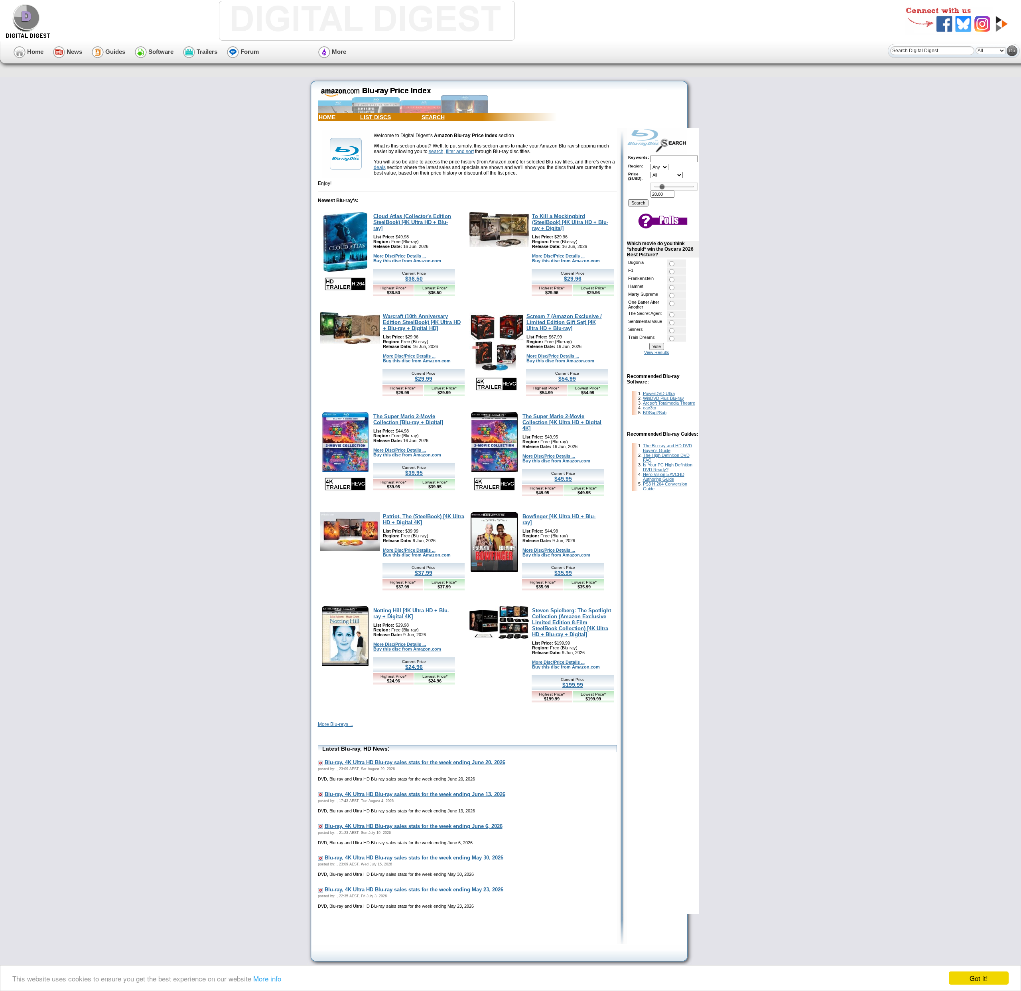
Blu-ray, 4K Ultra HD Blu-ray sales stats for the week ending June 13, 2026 (415, 794)
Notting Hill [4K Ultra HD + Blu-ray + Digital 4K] (411, 613)
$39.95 (414, 473)
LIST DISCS (375, 117)
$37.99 (423, 573)
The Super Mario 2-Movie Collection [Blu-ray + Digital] (408, 419)
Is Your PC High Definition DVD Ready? (667, 467)
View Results (656, 352)
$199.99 (572, 685)
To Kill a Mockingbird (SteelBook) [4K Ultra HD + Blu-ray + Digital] (570, 222)
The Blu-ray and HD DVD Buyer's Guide (667, 448)
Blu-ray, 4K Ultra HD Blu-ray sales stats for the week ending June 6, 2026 (414, 826)
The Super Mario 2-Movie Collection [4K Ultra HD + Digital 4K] (561, 422)
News (73, 51)
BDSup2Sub (654, 412)
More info (267, 978)
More (338, 51)
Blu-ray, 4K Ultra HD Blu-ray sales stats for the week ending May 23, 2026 (414, 890)
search (436, 151)
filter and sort (460, 151)
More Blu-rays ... (335, 724)
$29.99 (423, 379)
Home (34, 51)
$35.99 (563, 573)
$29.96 (572, 278)
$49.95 (563, 479)
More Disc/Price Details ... (399, 256)
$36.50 (414, 278)
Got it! (979, 978)
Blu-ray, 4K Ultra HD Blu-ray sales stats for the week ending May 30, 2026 (414, 858)
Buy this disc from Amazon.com (407, 260)
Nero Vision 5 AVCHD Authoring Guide (663, 477)
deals (380, 167)
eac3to (649, 407)
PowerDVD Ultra (659, 393)
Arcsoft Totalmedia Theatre (669, 403)
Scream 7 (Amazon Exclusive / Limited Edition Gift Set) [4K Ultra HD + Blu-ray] (564, 322)
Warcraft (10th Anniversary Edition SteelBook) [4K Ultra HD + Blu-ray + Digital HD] (422, 322)
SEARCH (433, 117)
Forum (249, 51)
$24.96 (414, 667)
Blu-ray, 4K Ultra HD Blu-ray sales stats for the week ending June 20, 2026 (415, 762)
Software (160, 51)
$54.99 (567, 379)
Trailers (206, 51)
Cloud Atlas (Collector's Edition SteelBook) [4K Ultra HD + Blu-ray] (412, 222)
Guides (114, 51)
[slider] (662, 187)
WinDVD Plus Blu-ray (663, 398)
